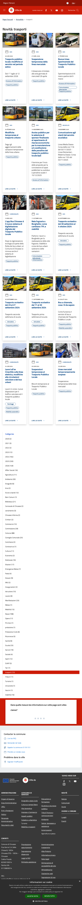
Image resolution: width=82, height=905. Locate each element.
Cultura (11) (9, 551)
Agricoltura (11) (11, 474)
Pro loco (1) (9, 623)
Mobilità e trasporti (28, 827)
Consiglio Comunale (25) (14, 537)
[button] (41, 901)
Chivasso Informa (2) (12, 515)
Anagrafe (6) (9, 483)
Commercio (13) (11, 524)
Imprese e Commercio (29, 812)
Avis (11, 52)
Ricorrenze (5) (10, 636)
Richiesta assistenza (28, 862)
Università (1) (10, 685)
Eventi (64, 821)
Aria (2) (7, 488)
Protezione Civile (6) (12, 632)
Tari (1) (7, 668)
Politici (3, 814)
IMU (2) (7, 582)
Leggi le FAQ (25, 858)
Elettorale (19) (10, 560)
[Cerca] (77, 10)
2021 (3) (8, 443)
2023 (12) (8, 452)
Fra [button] (73, 3)
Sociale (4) (9, 654)
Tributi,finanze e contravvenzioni (47, 814)
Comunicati (66, 803)
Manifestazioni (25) (12, 600)
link (61, 892)
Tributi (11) (9, 677)
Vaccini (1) (9, 690)
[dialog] (41, 892)
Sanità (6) (8, 641)
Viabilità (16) (9, 694)
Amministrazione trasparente (47, 846)
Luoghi (64, 817)
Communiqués (14, 214)
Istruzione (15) (10, 591)
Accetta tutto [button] (32, 896)
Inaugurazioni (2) (11, 587)
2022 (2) (8, 447)
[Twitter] (50, 10)
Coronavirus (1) (10, 546)
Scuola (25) (9, 645)
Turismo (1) (9, 681)
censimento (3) (10, 510)
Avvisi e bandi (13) (11, 492)
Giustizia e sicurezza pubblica (48, 807)
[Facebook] (45, 10)
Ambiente (44, 819)
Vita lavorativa (26, 808)
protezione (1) (10, 627)
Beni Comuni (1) (11, 497)
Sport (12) (8, 659)
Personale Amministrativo (7, 820)
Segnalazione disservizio (26, 853)
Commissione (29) (11, 528)
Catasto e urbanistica (29, 820)
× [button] (79, 881)
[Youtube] (56, 10)
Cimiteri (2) (9, 519)
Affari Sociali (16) (11, 470)
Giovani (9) (9, 578)
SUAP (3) (8, 663)
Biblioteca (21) (10, 501)
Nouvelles (66, 125)
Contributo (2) (10, 542)
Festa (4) (8, 573)
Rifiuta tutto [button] (50, 896)
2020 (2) (8, 438)
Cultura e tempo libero (29, 804)
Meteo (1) (8, 605)
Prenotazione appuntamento (26, 846)
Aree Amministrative (8, 803)
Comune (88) (9, 533)
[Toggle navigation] (4, 10)
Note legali (45, 859)
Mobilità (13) (9, 609)
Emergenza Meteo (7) (13, 569)
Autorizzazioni (46, 830)
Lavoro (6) (8, 596)
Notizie (64, 799)
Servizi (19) (9, 650)
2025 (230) (9, 461)
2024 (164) (9, 456)
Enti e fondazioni (7, 810)
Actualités (19, 19)
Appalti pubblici (26, 816)
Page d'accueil (8, 19)
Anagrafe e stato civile (29, 800)
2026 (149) (9, 465)
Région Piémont (9, 3)
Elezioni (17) (9, 564)
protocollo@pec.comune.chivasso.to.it (15, 879)
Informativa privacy (48, 855)
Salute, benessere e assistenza (48, 825)
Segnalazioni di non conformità (48, 879)
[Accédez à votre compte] (67, 3)
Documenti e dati (7, 825)
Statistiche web (47, 873)
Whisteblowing (46, 869)
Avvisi (64, 806)
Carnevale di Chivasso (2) (14, 506)
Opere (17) (9, 618)
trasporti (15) (10, 672)
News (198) (9, 614)
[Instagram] (61, 10)
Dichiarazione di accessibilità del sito (48, 864)
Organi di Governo (7, 799)
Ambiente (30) (10, 479)
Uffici (3, 806)
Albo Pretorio (46, 851)
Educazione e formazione (46, 800)
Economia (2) (10, 555)
